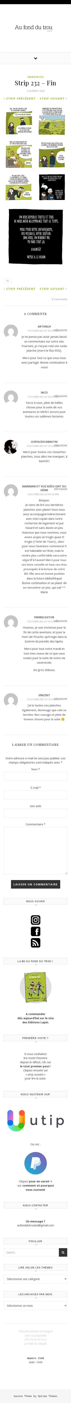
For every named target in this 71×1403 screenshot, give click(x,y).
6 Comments (59, 299)
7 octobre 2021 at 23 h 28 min (43, 396)
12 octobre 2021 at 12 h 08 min (43, 699)
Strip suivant (53, 98)
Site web (35, 806)
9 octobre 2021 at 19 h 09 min (43, 621)
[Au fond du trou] (35, 27)
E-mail (35, 787)
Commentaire (35, 824)
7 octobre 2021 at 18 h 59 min (43, 330)
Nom (35, 769)
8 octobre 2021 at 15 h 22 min (43, 445)
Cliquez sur (35, 1185)
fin (7, 280)
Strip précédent (20, 98)
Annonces (35, 76)
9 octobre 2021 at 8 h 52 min (43, 494)
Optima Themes (48, 1396)
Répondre (60, 330)
